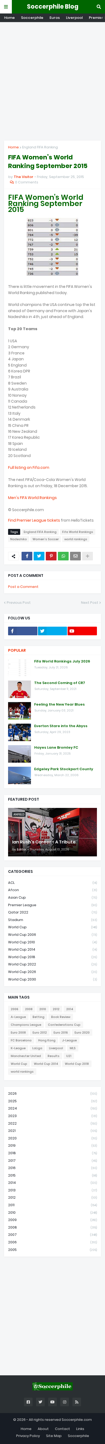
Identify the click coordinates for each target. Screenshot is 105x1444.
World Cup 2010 (52, 942)
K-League (18, 1048)
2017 (52, 1160)
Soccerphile (32, 17)
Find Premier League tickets (34, 520)
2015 (52, 1175)
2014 (69, 1009)
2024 (52, 1108)
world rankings (75, 539)
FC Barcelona (21, 1040)
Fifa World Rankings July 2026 (62, 661)
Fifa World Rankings (77, 532)
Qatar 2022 (52, 912)
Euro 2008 (18, 1032)
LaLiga (37, 1048)
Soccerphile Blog (52, 6)
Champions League (26, 1025)
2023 (52, 1115)
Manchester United (26, 1056)
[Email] (75, 556)
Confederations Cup (64, 1025)
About (43, 1428)
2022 (52, 1123)
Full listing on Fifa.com (28, 467)
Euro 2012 (40, 1032)
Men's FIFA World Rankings (32, 497)
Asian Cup (52, 897)
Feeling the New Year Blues (59, 704)
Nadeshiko (18, 539)
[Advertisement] (52, 81)
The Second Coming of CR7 (59, 683)
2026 (52, 1093)
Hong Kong (46, 1040)
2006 (14, 1009)
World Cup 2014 (52, 949)
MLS (73, 1048)
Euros (55, 17)
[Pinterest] (51, 556)
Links (80, 1428)
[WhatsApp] (63, 556)
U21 (68, 1056)
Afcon (52, 889)
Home (9, 17)
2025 (52, 1101)
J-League (69, 1040)
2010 (42, 1009)
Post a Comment (23, 586)
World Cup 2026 (52, 971)
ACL (52, 882)
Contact (62, 1428)
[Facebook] (27, 556)
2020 (52, 1138)
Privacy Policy (28, 1435)
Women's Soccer (46, 539)
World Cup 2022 (52, 964)
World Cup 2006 (52, 934)
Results (54, 1056)
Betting (38, 1017)
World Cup (52, 927)
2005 (52, 1249)
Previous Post (19, 602)
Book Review (60, 1017)
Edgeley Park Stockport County (63, 769)
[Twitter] (39, 556)
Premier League (52, 905)
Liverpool (74, 17)
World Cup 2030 (52, 979)
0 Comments (26, 182)
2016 (52, 1167)
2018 (52, 1153)
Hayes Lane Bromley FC (56, 747)
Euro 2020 (82, 1032)
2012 (56, 1009)
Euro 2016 (61, 1032)
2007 (52, 1234)
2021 (52, 1130)
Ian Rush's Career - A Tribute (44, 842)
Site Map (54, 1435)
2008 (29, 1009)
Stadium (52, 919)
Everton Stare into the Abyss (61, 726)
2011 (52, 1205)
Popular (17, 650)
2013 (52, 1190)
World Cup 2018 (52, 957)
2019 (52, 1145)
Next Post (89, 602)
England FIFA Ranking (40, 147)
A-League (18, 1017)
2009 (52, 1219)
